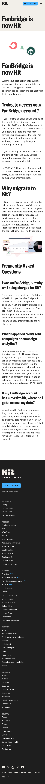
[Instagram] (17, 768)
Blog (4, 630)
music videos (22, 224)
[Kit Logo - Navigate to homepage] (5, 3)
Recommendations (9, 595)
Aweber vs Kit (7, 557)
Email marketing (8, 602)
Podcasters (6, 704)
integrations (8, 227)
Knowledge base (8, 658)
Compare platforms (9, 564)
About (4, 717)
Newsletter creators (10, 700)
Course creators (8, 689)
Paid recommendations (11, 620)
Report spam (7, 655)
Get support (6, 651)
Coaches (5, 686)
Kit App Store (7, 613)
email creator (9, 218)
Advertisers (6, 746)
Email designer (7, 599)
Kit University (7, 644)
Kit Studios (6, 721)
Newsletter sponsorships (12, 581)
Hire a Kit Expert (8, 648)
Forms (4, 592)
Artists (4, 675)
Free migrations (8, 508)
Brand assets (7, 731)
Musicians (6, 697)
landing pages (27, 215)
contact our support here (15, 158)
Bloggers (5, 682)
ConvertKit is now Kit (10, 742)
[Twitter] (8, 768)
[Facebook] (13, 768)
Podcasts (5, 641)
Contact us (6, 749)
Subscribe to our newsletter (13, 662)
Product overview (9, 525)
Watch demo (7, 512)
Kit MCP (5, 585)
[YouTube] (3, 768)
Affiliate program (8, 738)
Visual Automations (9, 610)
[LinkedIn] (22, 768)
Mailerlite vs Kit (8, 546)
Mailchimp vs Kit (8, 539)
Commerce (6, 617)
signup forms (9, 215)
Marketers (6, 693)
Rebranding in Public (9, 633)
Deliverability (7, 606)
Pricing (4, 505)
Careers (5, 728)
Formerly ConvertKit (11, 477)
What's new (6, 532)
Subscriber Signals (9, 577)
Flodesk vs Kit (7, 561)
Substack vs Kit (8, 554)
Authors (5, 679)
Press (4, 724)
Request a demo (8, 515)
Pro (3, 529)
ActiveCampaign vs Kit (11, 543)
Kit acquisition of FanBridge (25, 81)
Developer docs (8, 735)
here (13, 138)
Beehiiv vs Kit (7, 550)
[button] (41, 3)
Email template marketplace (13, 637)
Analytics (5, 574)
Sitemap (5, 666)
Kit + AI (4, 536)
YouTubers (6, 707)
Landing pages (7, 588)
